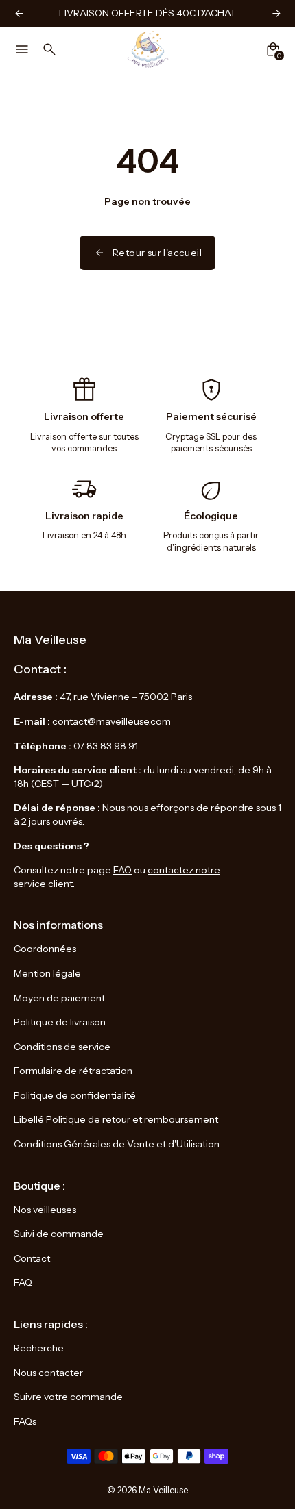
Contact (32, 1258)
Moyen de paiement (59, 998)
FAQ (122, 870)
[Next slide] (276, 13)
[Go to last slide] (19, 13)
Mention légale (47, 973)
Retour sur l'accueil (157, 253)
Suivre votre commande (68, 1396)
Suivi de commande (59, 1233)
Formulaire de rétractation (73, 1070)
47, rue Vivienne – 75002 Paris (126, 696)
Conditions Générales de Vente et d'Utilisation (117, 1144)
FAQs (25, 1421)
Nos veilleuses (45, 1210)
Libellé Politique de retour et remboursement (116, 1119)
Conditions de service (62, 1046)
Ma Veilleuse (163, 1490)
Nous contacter (48, 1373)
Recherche (39, 1348)
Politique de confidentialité (75, 1095)
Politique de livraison (60, 1022)
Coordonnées (45, 949)
